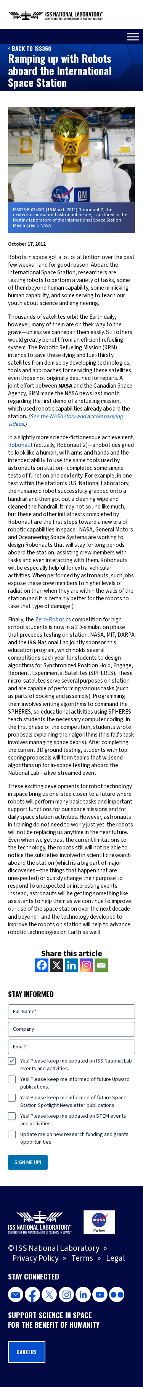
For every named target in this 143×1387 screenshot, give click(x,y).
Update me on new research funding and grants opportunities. (74, 1138)
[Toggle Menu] (133, 36)
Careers (26, 1352)
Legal (115, 1258)
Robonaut (20, 445)
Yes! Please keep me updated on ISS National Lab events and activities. (76, 1064)
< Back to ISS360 (29, 48)
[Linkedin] (71, 965)
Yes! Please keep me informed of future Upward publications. (75, 1083)
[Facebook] (41, 965)
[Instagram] (86, 965)
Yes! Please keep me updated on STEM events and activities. (73, 1120)
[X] (56, 965)
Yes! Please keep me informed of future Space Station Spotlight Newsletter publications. (73, 1101)
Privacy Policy (35, 1258)
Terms (82, 1258)
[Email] (101, 965)
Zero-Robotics (53, 619)
